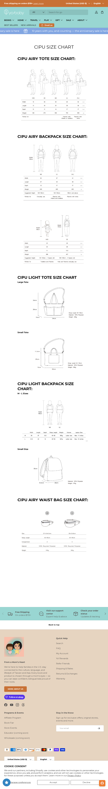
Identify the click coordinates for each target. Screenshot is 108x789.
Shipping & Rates (64, 668)
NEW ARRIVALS (28, 25)
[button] (102, 12)
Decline (86, 782)
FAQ (58, 648)
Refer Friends (63, 663)
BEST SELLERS (11, 25)
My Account (62, 653)
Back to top (54, 625)
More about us (15, 689)
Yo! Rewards (62, 658)
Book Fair (9, 723)
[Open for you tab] (102, 783)
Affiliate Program (12, 718)
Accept (53, 782)
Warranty (60, 678)
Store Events (10, 728)
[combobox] (58, 12)
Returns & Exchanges (66, 673)
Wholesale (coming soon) (17, 738)
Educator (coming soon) (16, 733)
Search (59, 643)
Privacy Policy (74, 775)
